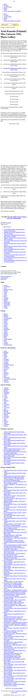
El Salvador (6, 367)
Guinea (5, 295)
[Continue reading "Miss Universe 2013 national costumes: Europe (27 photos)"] (15, 637)
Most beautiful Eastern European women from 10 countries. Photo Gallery (15, 452)
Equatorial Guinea (8, 289)
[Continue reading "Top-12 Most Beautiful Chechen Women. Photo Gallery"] (15, 444)
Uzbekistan (6, 424)
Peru (5, 376)
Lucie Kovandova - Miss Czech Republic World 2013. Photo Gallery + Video (14, 603)
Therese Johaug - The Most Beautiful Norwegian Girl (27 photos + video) (13, 585)
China (5, 395)
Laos (5, 409)
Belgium (6, 315)
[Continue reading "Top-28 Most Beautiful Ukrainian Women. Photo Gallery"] (15, 461)
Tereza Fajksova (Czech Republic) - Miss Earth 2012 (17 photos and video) (15, 527)
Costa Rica (6, 360)
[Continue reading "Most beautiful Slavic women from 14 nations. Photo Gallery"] (15, 455)
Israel (5, 402)
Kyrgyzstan (6, 407)
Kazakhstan (6, 404)
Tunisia (5, 306)
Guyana (6, 369)
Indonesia (6, 400)
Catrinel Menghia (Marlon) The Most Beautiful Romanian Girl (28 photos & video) (15, 545)
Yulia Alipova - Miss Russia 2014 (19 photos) (15, 623)
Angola (5, 285)
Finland (9, 222)
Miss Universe (7, 226)
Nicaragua (6, 373)
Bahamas (6, 352)
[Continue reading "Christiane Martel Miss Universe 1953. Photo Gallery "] (15, 519)
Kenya (5, 296)
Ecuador (6, 366)
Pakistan (6, 414)
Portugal (6, 333)
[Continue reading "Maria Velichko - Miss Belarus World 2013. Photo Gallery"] (15, 566)
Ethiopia (6, 291)
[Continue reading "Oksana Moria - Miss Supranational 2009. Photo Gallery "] (15, 660)
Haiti (5, 370)
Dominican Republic (9, 365)
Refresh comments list (6, 276)
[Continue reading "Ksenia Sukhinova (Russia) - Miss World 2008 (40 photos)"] (15, 502)
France (5, 322)
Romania (6, 335)
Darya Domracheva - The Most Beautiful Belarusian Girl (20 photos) (14, 557)
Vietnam (6, 426)
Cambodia (6, 393)
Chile (5, 358)
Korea (5, 406)
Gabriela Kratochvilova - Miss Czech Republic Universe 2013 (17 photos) (15, 620)
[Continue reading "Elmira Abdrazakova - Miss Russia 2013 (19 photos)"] (15, 485)
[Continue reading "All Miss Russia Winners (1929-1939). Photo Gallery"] (15, 577)
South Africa (7, 303)
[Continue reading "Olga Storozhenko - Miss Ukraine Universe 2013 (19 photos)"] (15, 666)
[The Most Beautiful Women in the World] (14, 1)
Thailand (6, 421)
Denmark (6, 319)
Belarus (5, 313)
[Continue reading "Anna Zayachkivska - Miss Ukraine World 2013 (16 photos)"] (15, 606)
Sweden (6, 342)
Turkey (5, 423)
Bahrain (6, 390)
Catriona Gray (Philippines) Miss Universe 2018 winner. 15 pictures (14, 235)
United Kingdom (8, 344)
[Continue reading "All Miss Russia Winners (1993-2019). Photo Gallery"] (15, 471)
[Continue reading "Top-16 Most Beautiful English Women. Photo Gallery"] (15, 433)
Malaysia (6, 410)
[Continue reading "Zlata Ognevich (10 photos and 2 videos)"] (14, 476)
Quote (15, 273)
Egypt (5, 288)
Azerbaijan (6, 389)
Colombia (6, 359)
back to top (3, 279)
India (5, 399)
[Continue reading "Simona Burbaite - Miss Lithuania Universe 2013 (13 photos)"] (15, 671)
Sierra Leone (7, 302)
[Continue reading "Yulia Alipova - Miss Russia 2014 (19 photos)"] (15, 622)
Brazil (5, 355)
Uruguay (6, 380)
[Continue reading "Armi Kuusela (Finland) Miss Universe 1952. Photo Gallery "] (15, 491)
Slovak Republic (8, 339)
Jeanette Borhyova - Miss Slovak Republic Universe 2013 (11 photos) (14, 685)
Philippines (6, 416)
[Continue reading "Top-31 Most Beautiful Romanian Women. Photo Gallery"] (15, 439)
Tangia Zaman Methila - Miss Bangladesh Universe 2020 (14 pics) (14, 230)
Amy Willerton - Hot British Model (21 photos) (15, 590)
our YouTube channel (17, 688)
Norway (6, 330)
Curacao (6, 362)
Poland (5, 332)
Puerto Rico (7, 377)
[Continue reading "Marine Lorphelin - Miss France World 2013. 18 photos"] (15, 626)
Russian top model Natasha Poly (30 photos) (15, 592)
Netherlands (7, 329)
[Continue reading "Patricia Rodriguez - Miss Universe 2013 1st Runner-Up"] (15, 571)
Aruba (5, 350)
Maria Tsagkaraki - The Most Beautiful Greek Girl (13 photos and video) (15, 482)
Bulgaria (6, 316)
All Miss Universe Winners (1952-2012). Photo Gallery (17, 217)
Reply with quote (8, 273)
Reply (2, 273)
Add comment (4, 277)
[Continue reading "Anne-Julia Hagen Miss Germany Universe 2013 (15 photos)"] (15, 514)
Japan (5, 403)
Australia (6, 388)
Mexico (5, 372)
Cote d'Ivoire (7, 286)
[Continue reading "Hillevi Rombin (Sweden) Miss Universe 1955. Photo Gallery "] (15, 531)
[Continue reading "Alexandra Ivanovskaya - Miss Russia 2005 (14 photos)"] (15, 508)
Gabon (5, 292)
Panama (6, 374)
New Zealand (7, 413)
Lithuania (6, 328)
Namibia (6, 299)
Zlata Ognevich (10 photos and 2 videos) (14, 477)
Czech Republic (8, 318)
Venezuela (6, 381)
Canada (5, 356)
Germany (6, 323)
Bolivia (5, 353)
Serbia (5, 337)
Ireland (5, 326)
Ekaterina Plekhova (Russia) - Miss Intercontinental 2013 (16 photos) (12, 656)
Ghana (5, 293)
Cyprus (5, 396)
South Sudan (7, 305)
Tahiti (5, 420)
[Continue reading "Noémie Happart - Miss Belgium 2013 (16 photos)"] (15, 612)
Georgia (6, 397)
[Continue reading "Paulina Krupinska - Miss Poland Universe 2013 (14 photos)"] (15, 560)
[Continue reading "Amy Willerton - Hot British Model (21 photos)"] (15, 588)
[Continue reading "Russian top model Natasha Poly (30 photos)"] (15, 591)
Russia (5, 336)
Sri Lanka (6, 417)
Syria (5, 418)
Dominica (6, 363)
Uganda (6, 307)
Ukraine (6, 343)
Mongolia (6, 411)
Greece (5, 325)
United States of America (10, 379)
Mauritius (6, 298)
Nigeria (5, 300)
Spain (5, 340)
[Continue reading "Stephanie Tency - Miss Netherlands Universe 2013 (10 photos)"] (15, 643)
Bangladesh (6, 392)
